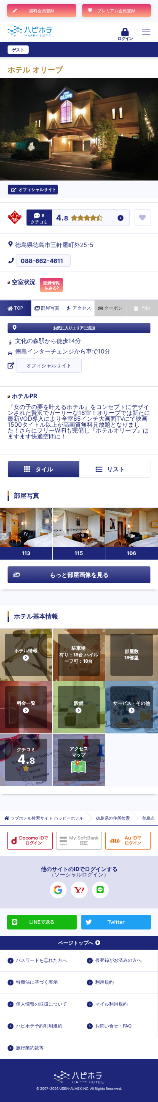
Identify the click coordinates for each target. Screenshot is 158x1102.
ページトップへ (76, 943)
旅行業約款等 (30, 1048)
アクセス (81, 308)
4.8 (62, 218)
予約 (145, 308)
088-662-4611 (42, 260)
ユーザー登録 (44, 49)
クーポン (113, 308)
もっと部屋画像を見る (79, 574)
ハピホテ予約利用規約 (39, 1026)
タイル (44, 469)
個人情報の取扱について (41, 1004)
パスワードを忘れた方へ (41, 960)
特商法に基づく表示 (37, 982)
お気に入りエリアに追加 (74, 327)
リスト (116, 469)
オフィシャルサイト (49, 365)
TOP (18, 308)
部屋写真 (50, 308)
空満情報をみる (51, 285)
